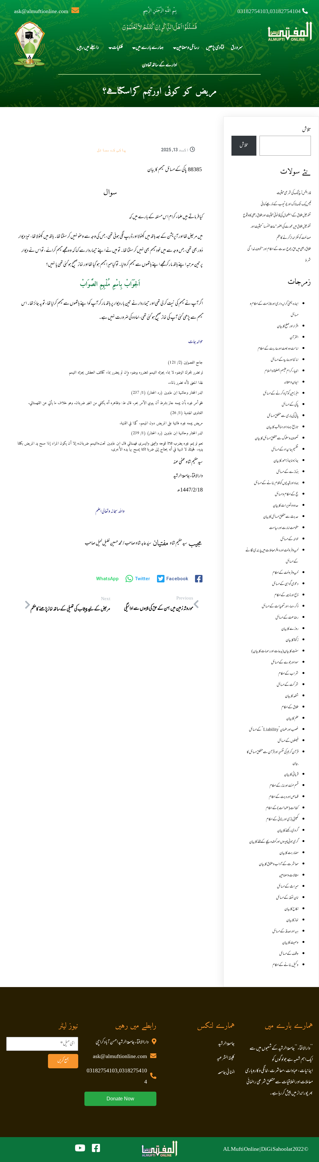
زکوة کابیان (292, 640)
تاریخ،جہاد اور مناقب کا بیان (282, 427)
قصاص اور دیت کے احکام (283, 797)
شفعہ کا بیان (291, 696)
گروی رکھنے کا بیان (287, 831)
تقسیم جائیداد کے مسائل (284, 450)
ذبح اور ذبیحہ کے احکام (286, 595)
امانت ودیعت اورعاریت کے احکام (278, 349)
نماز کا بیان (292, 920)
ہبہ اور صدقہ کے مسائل (285, 931)
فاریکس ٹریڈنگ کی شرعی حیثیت (294, 193)
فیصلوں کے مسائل (288, 741)
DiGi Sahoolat (276, 1149)
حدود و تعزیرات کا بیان (285, 506)
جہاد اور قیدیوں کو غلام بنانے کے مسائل (276, 483)
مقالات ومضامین (288, 875)
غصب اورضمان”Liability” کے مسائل (273, 730)
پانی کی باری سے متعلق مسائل (282, 416)
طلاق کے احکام (289, 707)
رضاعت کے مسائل (286, 618)
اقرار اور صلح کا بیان (287, 326)
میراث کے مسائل (287, 887)
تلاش (306, 130)
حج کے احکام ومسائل (286, 494)
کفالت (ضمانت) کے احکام (282, 808)
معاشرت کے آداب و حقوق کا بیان (278, 864)
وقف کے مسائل (288, 954)
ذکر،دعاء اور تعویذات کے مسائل (280, 606)
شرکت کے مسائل (287, 685)
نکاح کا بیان (291, 909)
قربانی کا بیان (291, 775)
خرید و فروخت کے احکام (285, 573)
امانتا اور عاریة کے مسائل (284, 360)
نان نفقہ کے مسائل (287, 898)
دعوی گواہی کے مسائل (285, 584)
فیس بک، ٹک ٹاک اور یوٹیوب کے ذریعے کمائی (286, 204)
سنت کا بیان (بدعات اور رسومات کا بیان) (274, 651)
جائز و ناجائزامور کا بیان (286, 461)
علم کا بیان (292, 718)
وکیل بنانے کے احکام (285, 965)
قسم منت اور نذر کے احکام (283, 786)
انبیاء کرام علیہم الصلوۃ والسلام (281, 371)
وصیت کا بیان (290, 943)
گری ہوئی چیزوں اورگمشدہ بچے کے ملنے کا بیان (273, 842)
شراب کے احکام (288, 674)
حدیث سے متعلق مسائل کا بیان (280, 517)
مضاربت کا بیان (288, 853)
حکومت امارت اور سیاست (283, 528)
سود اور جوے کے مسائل (284, 662)
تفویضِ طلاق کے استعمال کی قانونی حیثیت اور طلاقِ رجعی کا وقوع (277, 215)
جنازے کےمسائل (287, 472)
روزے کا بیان (289, 629)
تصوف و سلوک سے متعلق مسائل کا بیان (276, 438)
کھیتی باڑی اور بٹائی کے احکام (282, 819)
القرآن (294, 337)
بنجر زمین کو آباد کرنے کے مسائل (280, 394)
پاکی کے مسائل (111, 149)
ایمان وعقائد (291, 382)
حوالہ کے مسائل (289, 539)
